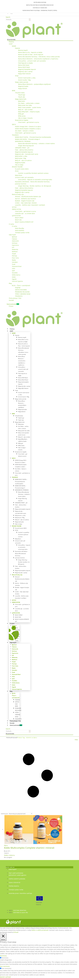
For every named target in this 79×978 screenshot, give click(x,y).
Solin (13, 268)
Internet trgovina (17, 281)
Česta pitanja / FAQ (15, 298)
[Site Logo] (34, 29)
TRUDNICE (15, 135)
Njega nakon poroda (21, 82)
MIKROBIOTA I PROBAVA (22, 141)
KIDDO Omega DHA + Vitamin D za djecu (28, 126)
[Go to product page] (41, 829)
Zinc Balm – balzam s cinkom (24, 131)
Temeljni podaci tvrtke (22, 232)
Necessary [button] (3, 956)
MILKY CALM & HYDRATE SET (24, 222)
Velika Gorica (16, 275)
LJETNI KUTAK (16, 215)
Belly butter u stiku (21, 156)
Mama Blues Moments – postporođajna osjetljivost (34, 84)
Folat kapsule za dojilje (25, 63)
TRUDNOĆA (18, 296)
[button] (8, 17)
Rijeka (14, 260)
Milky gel (21, 114)
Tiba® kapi (21, 95)
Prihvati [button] (15, 932)
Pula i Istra (15, 258)
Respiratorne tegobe (21, 120)
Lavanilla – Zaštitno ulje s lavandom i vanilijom (30, 205)
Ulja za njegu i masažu (25, 118)
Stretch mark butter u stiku (27, 78)
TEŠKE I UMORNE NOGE (22, 294)
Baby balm (21, 101)
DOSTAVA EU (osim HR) (20, 912)
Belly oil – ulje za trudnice (23, 160)
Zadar (14, 277)
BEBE (13, 90)
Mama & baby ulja (18, 194)
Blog (10, 283)
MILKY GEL (18, 220)
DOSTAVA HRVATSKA (19, 910)
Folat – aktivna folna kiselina (24, 150)
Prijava (11, 13)
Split (13, 271)
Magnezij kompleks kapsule (27, 69)
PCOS (16, 171)
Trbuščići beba (20, 93)
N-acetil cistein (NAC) (22, 169)
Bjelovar (14, 237)
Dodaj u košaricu (9, 855)
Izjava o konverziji (14, 882)
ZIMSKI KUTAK (16, 209)
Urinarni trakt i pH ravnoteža (24, 177)
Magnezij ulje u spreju (25, 71)
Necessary (5, 958)
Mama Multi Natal (24, 67)
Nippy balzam (22, 88)
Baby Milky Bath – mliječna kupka (29, 112)
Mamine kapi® (23, 50)
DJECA (14, 124)
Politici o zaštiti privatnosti (40, 930)
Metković (15, 251)
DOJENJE (17, 288)
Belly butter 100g (20, 158)
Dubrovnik (15, 241)
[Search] (30, 19)
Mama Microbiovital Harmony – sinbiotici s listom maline (36, 143)
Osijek (14, 254)
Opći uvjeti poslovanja (16, 873)
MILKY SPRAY (19, 218)
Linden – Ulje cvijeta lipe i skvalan (26, 203)
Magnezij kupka (23, 86)
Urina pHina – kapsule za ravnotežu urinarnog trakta (35, 179)
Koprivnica (15, 245)
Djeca (6, 845)
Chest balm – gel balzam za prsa (28, 122)
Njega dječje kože (20, 99)
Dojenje (17, 48)
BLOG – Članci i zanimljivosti (21, 285)
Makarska (15, 249)
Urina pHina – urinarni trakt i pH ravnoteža (32, 61)
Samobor (15, 262)
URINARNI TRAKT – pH (22, 148)
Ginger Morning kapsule (26, 146)
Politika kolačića (14, 886)
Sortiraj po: (4, 814)
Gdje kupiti (12, 235)
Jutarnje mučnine (20, 184)
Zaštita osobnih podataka (17, 879)
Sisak (13, 264)
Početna (11, 42)
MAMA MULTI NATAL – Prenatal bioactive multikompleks (33, 137)
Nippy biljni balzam (24, 74)
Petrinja (14, 256)
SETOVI (14, 207)
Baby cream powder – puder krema (29, 107)
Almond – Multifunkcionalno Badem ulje (28, 196)
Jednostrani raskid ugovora (17, 875)
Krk (13, 247)
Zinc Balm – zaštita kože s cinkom (29, 103)
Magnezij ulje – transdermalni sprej (26, 154)
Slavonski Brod (16, 266)
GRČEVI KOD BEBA (21, 290)
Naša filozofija (19, 228)
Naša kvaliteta (19, 230)
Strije (16, 76)
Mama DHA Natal (23, 65)
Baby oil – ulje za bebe (25, 109)
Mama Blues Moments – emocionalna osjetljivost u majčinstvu (38, 59)
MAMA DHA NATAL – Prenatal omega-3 (27, 139)
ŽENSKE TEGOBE (17, 167)
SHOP (10, 44)
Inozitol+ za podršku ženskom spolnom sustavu (33, 173)
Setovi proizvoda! (13, 304)
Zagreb (14, 279)
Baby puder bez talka (25, 105)
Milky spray (21, 116)
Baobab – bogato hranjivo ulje (24, 201)
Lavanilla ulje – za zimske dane (25, 213)
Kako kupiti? (13, 869)
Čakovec (14, 239)
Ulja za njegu (19, 165)
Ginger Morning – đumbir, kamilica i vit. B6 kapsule (34, 186)
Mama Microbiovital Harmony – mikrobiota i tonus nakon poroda (39, 57)
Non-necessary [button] (5, 966)
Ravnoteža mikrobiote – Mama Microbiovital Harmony (32, 182)
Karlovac (14, 243)
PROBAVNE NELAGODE (22, 292)
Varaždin (15, 273)
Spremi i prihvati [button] (5, 977)
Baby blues (18, 175)
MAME (14, 46)
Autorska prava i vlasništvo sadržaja (20, 893)
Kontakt (11, 300)
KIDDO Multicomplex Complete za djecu (28, 129)
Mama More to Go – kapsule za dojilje (30, 52)
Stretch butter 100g (24, 80)
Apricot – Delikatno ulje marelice (25, 199)
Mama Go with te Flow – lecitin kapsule (30, 54)
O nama (11, 224)
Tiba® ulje (21, 97)
